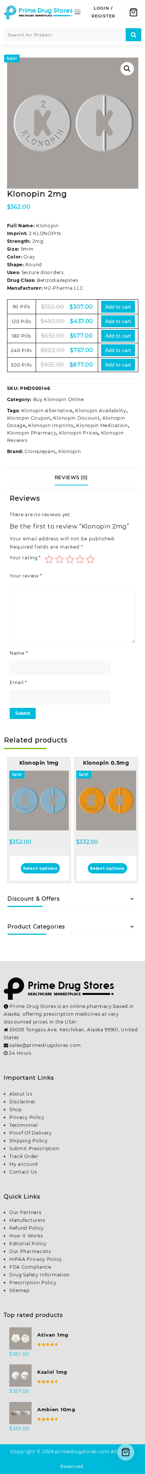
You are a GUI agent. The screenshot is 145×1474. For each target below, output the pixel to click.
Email (18, 682)
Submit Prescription (34, 1148)
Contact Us (23, 1172)
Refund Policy (26, 1228)
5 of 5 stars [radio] (90, 559)
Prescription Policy (33, 1282)
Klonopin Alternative (46, 410)
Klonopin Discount (76, 418)
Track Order (24, 1156)
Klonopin (69, 451)
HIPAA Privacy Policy (35, 1259)
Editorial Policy (28, 1243)
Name (19, 653)
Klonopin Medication (102, 425)
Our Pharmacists (30, 1251)
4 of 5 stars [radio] (79, 559)
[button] (127, 68)
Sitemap (19, 1290)
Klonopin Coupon (29, 418)
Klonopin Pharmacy (32, 433)
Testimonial (23, 1125)
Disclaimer (22, 1101)
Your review (26, 576)
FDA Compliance (30, 1267)
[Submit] (133, 34)
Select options (40, 868)
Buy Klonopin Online (58, 399)
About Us (21, 1094)
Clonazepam (40, 451)
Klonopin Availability (100, 410)
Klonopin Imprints (51, 425)
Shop (15, 1109)
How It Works (26, 1236)
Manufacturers (27, 1220)
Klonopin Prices (79, 433)
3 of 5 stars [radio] (69, 559)
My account (23, 1164)
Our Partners (25, 1212)
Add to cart (118, 307)
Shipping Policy (28, 1140)
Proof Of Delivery (30, 1133)
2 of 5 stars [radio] (59, 559)
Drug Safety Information (39, 1275)
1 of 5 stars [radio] (49, 559)
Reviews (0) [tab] (71, 477)
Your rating (25, 557)
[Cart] (133, 12)
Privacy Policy (27, 1117)
